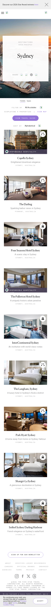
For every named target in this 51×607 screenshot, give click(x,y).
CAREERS (9, 566)
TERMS (19, 570)
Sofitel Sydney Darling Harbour (25, 527)
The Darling (25, 204)
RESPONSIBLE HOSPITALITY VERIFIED (20, 152)
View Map (42, 112)
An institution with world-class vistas (25, 347)
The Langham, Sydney (26, 388)
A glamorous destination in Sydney (25, 485)
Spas (29, 101)
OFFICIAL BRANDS (26, 566)
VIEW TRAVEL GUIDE (26, 118)
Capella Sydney (25, 158)
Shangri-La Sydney (25, 481)
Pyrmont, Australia (25, 211)
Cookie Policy (8, 605)
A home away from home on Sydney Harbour (25, 439)
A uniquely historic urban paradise (25, 301)
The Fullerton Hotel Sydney (25, 296)
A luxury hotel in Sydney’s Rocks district (25, 393)
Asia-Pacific (25, 45)
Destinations (25, 42)
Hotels (22, 101)
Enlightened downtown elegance (25, 162)
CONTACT (43, 570)
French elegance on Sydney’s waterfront (25, 531)
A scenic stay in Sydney (25, 254)
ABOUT (8, 563)
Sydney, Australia (25, 165)
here (36, 5)
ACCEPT (40, 601)
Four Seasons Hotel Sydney (25, 250)
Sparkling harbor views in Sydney (25, 208)
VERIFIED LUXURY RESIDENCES (30, 563)
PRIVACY (30, 570)
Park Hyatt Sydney (25, 435)
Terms (14, 603)
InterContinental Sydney (25, 342)
